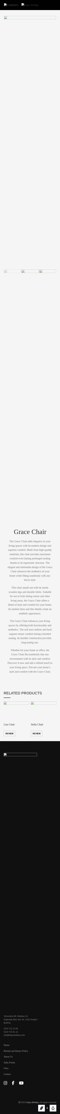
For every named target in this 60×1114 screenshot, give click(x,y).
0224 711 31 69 (11, 1028)
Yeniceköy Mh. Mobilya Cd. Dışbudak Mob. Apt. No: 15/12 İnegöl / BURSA (21, 1019)
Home (6, 1045)
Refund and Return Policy (16, 1051)
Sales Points (9, 1062)
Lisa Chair (9, 724)
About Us (8, 1056)
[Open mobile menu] (55, 5)
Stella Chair (37, 724)
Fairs (6, 1068)
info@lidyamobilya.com (14, 1035)
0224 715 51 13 (11, 1032)
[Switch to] (11, 5)
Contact (7, 1074)
